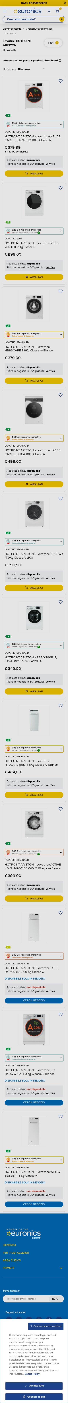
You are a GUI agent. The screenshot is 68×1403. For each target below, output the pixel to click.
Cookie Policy (32, 1374)
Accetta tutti (36, 1385)
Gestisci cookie (36, 1396)
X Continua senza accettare (45, 1326)
